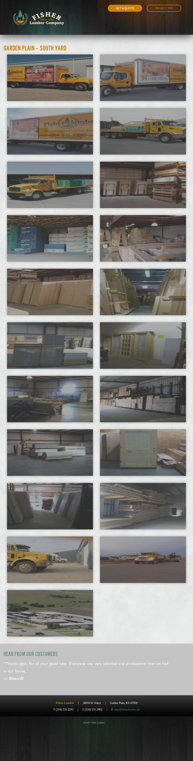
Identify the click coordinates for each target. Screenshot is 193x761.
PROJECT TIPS (164, 8)
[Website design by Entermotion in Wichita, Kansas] (109, 722)
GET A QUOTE (125, 8)
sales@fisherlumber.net (127, 709)
